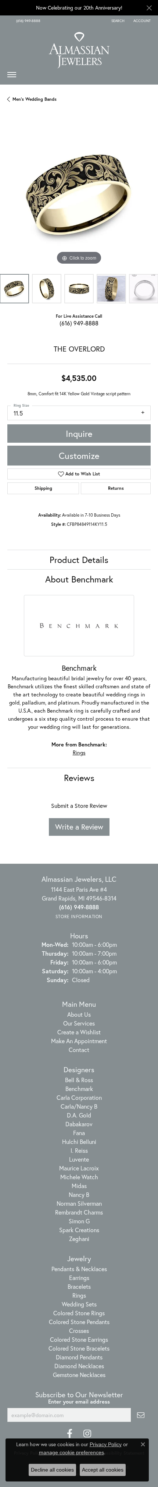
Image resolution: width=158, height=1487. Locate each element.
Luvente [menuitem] (79, 1159)
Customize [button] (79, 455)
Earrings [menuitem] (79, 1277)
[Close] (149, 8)
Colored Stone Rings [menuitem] (79, 1313)
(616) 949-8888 (79, 323)
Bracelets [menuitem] (79, 1286)
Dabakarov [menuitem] (79, 1124)
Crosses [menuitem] (79, 1330)
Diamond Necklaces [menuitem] (79, 1366)
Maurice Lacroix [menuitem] (79, 1168)
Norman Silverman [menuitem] (79, 1203)
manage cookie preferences (71, 1452)
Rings (79, 752)
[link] (27, 20)
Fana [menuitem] (79, 1133)
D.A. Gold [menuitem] (79, 1115)
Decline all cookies (52, 1470)
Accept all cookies (102, 1470)
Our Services (79, 1023)
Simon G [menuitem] (79, 1221)
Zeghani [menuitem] (79, 1238)
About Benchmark (79, 579)
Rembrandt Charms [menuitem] (79, 1212)
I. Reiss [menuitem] (79, 1150)
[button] (117, 20)
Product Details (79, 560)
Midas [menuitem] (79, 1186)
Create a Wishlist (79, 1032)
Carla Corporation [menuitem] (79, 1097)
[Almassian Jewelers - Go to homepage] (79, 47)
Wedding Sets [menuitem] (79, 1304)
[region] (79, 195)
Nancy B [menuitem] (79, 1194)
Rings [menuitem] (79, 1295)
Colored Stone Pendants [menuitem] (79, 1322)
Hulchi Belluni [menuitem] (79, 1141)
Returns (116, 488)
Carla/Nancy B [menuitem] (79, 1106)
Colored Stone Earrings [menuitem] (79, 1339)
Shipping (43, 488)
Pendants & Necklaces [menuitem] (79, 1269)
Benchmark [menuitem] (79, 1088)
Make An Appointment (79, 1041)
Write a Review (79, 827)
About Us (79, 1014)
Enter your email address (79, 1401)
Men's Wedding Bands (34, 99)
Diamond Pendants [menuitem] (79, 1357)
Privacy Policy (106, 1444)
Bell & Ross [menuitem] (79, 1080)
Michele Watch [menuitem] (79, 1177)
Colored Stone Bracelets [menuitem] (79, 1348)
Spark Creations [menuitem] (79, 1230)
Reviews (79, 778)
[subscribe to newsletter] (141, 1415)
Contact (79, 1049)
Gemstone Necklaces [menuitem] (79, 1375)
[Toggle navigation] (12, 76)
